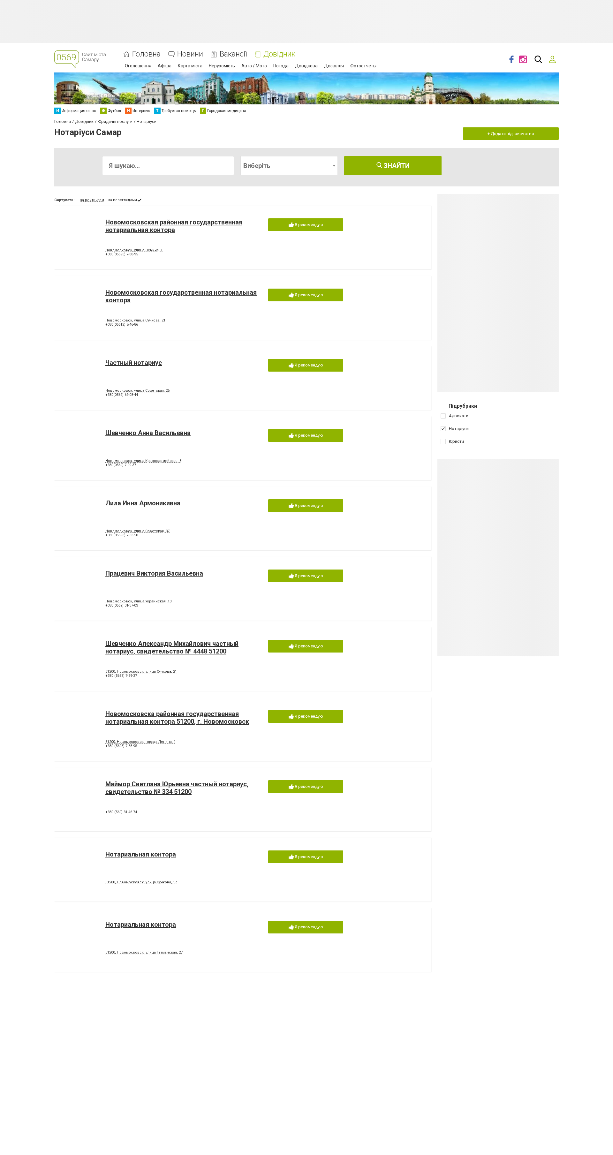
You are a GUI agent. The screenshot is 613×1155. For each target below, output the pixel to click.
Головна (146, 54)
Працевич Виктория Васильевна (154, 573)
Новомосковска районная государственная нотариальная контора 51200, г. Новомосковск (177, 717)
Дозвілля (334, 65)
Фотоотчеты (363, 65)
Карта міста (190, 65)
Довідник (279, 54)
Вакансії (233, 54)
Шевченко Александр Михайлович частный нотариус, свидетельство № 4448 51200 (171, 647)
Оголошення (138, 65)
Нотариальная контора (140, 854)
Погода (281, 65)
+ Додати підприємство (511, 133)
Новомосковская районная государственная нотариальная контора (173, 226)
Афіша (164, 65)
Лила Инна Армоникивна (142, 503)
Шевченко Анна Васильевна (148, 433)
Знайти (396, 166)
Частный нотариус (133, 362)
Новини (190, 54)
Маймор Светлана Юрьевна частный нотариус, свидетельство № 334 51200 (176, 788)
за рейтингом (92, 200)
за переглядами (122, 200)
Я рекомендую (308, 224)
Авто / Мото (254, 65)
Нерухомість (222, 65)
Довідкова (306, 65)
